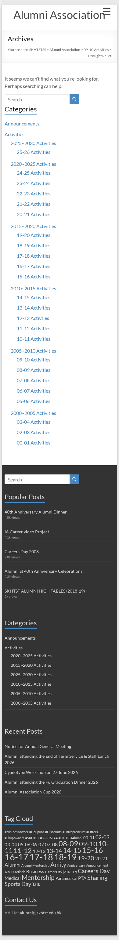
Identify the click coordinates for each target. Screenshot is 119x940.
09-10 (88, 844)
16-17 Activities (33, 266)
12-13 (39, 851)
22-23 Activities (33, 193)
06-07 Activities (33, 391)
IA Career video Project (27, 531)
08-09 (68, 843)
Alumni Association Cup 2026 (33, 791)
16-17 (16, 857)
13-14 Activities (33, 307)
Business (35, 871)
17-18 (41, 856)
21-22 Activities (33, 204)
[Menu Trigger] (106, 10)
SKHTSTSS (37, 49)
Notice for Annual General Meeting (38, 746)
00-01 (89, 837)
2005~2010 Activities (33, 351)
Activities (14, 134)
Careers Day (94, 870)
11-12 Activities (33, 328)
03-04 (11, 844)
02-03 (103, 837)
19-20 (86, 858)
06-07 (37, 844)
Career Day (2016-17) (61, 872)
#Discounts (53, 832)
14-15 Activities (33, 297)
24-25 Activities (33, 173)
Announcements (22, 123)
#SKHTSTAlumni (70, 838)
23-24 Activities (33, 183)
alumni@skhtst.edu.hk (40, 912)
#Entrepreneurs (74, 832)
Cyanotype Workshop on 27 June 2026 (41, 772)
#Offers (92, 832)
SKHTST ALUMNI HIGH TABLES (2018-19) (45, 590)
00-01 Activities (33, 442)
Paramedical (66, 878)
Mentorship (38, 877)
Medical (13, 878)
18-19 (65, 857)
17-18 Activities (33, 256)
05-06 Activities (33, 401)
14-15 (72, 850)
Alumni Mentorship (35, 865)
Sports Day (18, 883)
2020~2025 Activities (33, 164)
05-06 (24, 844)
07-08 (51, 844)
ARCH (9, 872)
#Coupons (36, 832)
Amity (58, 864)
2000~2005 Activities (33, 413)
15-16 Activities (33, 276)
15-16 (92, 850)
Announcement (97, 865)
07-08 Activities (33, 380)
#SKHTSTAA (49, 838)
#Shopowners (14, 838)
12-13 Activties (33, 318)
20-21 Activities (33, 214)
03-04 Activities (33, 422)
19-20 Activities (33, 235)
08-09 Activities (33, 370)
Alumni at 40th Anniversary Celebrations (43, 571)
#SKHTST (32, 838)
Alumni (12, 865)
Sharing (97, 877)
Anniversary (76, 865)
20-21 (101, 858)
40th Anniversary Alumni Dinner (36, 511)
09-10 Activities (96, 49)
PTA (82, 878)
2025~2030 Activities (33, 143)
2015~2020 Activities (33, 226)
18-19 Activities (33, 245)
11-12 (22, 850)
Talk (36, 884)
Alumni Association (59, 14)
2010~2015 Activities (33, 288)
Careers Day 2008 (22, 551)
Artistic (20, 872)
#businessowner (16, 832)
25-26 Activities (33, 152)
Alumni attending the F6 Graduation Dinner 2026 (51, 782)
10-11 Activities (33, 339)
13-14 (54, 850)
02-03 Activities (33, 432)
